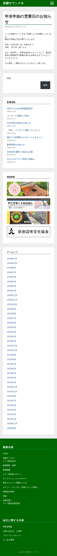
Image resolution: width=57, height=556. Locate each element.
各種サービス (8, 458)
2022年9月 (11, 355)
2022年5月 (11, 373)
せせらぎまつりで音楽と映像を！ (22, 159)
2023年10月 (12, 304)
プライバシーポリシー (12, 535)
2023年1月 (11, 341)
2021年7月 (11, 400)
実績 (5, 496)
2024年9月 (11, 267)
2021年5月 (11, 410)
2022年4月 (11, 377)
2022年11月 (12, 350)
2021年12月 (12, 387)
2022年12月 (12, 345)
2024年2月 (11, 286)
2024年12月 (12, 258)
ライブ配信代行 (9, 461)
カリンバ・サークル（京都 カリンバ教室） (21, 487)
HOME (5, 453)
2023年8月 (11, 313)
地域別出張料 (8, 491)
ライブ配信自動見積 (11, 503)
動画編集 (6, 470)
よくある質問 (8, 540)
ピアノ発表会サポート (12, 474)
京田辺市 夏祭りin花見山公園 (20, 152)
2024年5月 (11, 277)
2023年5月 (11, 322)
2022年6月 (11, 368)
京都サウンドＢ (13, 3)
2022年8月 (11, 359)
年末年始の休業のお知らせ (19, 123)
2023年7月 (11, 318)
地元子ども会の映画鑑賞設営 (20, 108)
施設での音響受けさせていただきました (25, 137)
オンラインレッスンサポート (15, 478)
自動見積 (6, 500)
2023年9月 (11, 309)
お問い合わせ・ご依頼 (12, 531)
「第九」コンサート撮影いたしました (24, 130)
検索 (9, 78)
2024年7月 (11, 272)
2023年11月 (12, 300)
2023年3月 (11, 332)
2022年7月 (11, 364)
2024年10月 (12, 263)
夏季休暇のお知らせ (16, 144)
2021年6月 (11, 405)
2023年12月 (12, 295)
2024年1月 (11, 290)
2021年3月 (11, 414)
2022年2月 (11, 382)
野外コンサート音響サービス (15, 483)
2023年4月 (11, 327)
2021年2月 (11, 419)
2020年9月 (11, 428)
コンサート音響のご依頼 (18, 115)
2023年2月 (11, 336)
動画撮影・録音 (9, 465)
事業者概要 (7, 526)
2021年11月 (12, 391)
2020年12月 (12, 423)
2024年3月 (11, 281)
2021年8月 (11, 396)
